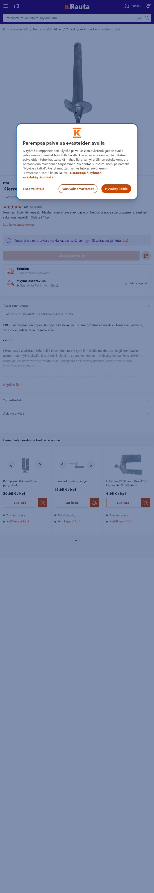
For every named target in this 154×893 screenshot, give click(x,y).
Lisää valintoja (33, 188)
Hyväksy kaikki (116, 188)
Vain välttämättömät (78, 188)
